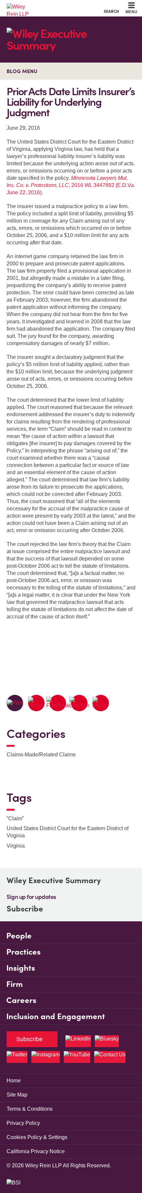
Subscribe (25, 909)
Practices (23, 952)
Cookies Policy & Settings (37, 1137)
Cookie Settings (47, 7)
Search (111, 11)
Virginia (16, 846)
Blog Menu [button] (22, 71)
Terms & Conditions (30, 1109)
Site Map (17, 1095)
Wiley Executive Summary (54, 880)
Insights (20, 968)
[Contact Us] (109, 1057)
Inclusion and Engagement (55, 1016)
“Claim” (15, 818)
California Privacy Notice (36, 1151)
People (19, 936)
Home (14, 1080)
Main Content (50, 7)
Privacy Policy (23, 1123)
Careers (21, 1000)
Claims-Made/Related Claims (41, 754)
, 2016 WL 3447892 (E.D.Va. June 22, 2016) (71, 185)
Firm (14, 984)
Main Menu (53, 7)
